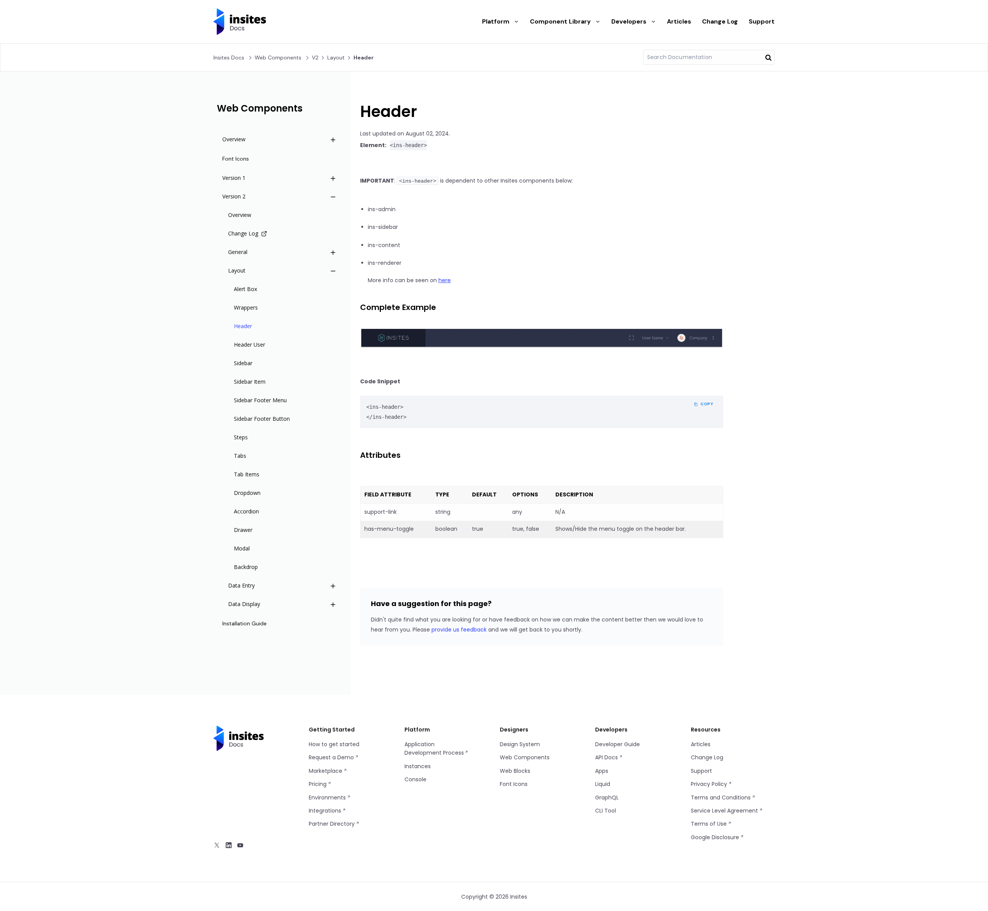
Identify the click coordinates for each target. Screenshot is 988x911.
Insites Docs (228, 57)
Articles (679, 21)
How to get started (334, 744)
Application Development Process (434, 748)
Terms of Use (709, 824)
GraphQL (607, 797)
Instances (417, 766)
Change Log (720, 21)
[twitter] (216, 846)
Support (762, 21)
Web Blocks (515, 771)
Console (415, 779)
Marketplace (326, 771)
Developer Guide (617, 744)
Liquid (602, 784)
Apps (601, 771)
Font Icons (514, 784)
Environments (328, 797)
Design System (520, 744)
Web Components (278, 57)
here (444, 280)
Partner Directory (332, 824)
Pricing (318, 784)
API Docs (607, 757)
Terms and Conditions (721, 797)
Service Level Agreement (725, 810)
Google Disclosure (716, 837)
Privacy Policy (710, 784)
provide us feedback (459, 629)
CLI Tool (605, 810)
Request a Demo (332, 757)
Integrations (326, 810)
